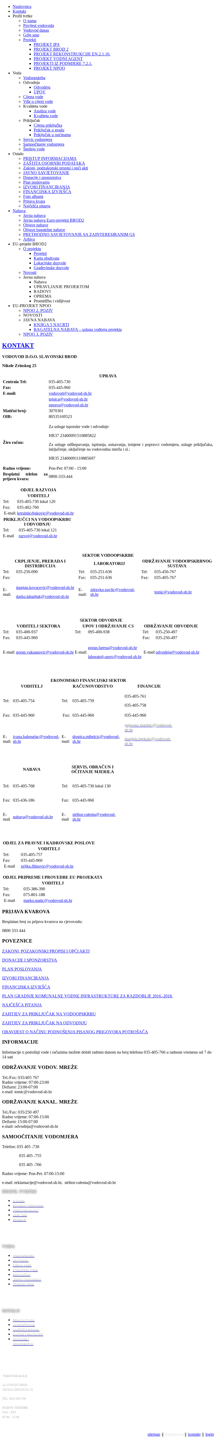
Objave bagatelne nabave (44, 229)
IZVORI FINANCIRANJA (46, 187)
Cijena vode (33, 96)
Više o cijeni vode (38, 101)
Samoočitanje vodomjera (43, 144)
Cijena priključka (48, 125)
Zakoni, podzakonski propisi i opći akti (55, 168)
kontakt (194, 1434)
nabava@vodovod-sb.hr (33, 817)
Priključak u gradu (49, 130)
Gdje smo (31, 35)
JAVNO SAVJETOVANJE (46, 172)
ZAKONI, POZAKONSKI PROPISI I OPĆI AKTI (46, 951)
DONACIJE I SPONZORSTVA (29, 960)
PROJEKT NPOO (49, 68)
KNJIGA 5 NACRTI (51, 324)
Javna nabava (34, 215)
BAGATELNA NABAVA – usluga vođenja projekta (78, 329)
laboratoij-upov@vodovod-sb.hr (114, 656)
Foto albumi (33, 196)
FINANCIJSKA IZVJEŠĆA (47, 191)
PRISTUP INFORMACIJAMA (50, 158)
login (209, 1434)
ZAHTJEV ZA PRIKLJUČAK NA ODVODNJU (44, 1023)
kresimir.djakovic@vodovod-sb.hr (45, 513)
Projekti (29, 39)
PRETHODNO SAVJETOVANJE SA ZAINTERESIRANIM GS (79, 234)
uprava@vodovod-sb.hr (68, 405)
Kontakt (19, 11)
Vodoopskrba (34, 77)
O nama (29, 20)
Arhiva (29, 239)
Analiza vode (45, 111)
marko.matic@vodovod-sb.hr (47, 900)
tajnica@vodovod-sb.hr (68, 399)
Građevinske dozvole (51, 267)
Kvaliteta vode (46, 115)
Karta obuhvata (46, 258)
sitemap (154, 1434)
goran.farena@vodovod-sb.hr (112, 647)
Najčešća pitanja (36, 206)
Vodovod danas (36, 30)
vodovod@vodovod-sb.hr (70, 393)
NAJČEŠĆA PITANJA (22, 1005)
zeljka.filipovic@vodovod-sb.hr (47, 866)
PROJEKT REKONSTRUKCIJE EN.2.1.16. (72, 54)
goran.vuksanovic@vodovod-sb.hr (45, 652)
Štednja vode (34, 149)
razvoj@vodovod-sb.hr (38, 536)
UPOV (40, 92)
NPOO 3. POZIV (38, 334)
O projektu (32, 248)
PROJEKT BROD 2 (51, 49)
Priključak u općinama (52, 134)
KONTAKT (18, 345)
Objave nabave (35, 225)
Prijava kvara (34, 201)
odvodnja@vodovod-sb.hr (177, 652)
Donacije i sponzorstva (42, 177)
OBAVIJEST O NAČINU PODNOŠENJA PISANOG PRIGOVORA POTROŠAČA (75, 1032)
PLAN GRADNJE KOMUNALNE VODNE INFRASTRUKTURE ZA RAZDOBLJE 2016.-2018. (87, 996)
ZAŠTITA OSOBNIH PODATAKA (54, 163)
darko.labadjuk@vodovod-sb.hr (42, 596)
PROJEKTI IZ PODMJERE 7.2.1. (63, 63)
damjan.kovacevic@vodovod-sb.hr (45, 587)
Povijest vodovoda (38, 25)
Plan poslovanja (36, 182)
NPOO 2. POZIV (38, 310)
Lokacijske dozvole (50, 263)
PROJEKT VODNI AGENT (58, 58)
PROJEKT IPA (47, 44)
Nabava (19, 210)
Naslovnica (22, 6)
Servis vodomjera (37, 139)
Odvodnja (42, 87)
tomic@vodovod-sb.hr (173, 592)
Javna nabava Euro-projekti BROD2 (53, 220)
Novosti (29, 272)
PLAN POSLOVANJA (22, 969)
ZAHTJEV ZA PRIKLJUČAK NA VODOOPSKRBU (49, 1014)
